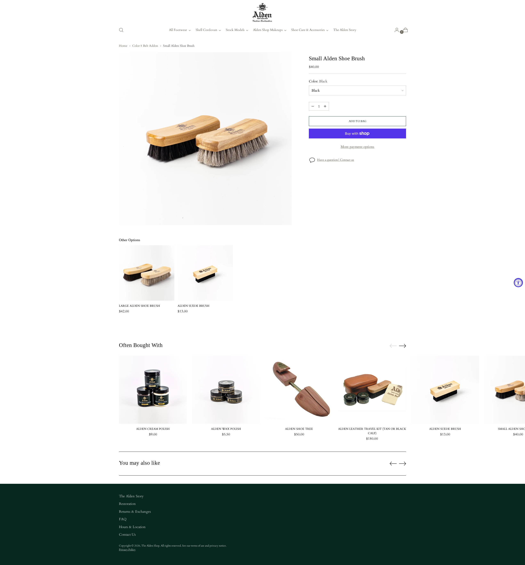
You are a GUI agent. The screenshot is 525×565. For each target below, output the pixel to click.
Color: (318, 81)
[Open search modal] (121, 30)
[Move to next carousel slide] (402, 345)
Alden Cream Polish (153, 429)
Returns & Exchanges (135, 511)
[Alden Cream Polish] (153, 390)
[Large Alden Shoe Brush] (146, 273)
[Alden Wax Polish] (226, 390)
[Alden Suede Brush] (205, 273)
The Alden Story (131, 496)
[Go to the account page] (395, 30)
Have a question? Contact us (335, 160)
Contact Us (127, 534)
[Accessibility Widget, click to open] (518, 282)
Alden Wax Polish (226, 429)
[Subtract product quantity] (312, 106)
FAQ (123, 519)
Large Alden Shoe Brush (139, 306)
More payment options (357, 146)
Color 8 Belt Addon (145, 46)
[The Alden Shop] (262, 12)
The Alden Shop (150, 546)
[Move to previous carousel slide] (393, 345)
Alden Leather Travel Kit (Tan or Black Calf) (372, 431)
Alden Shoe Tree (299, 429)
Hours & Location (132, 527)
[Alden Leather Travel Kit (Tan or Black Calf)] (372, 390)
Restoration (127, 503)
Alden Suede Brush (193, 306)
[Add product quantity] (325, 106)
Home (123, 46)
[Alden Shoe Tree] (299, 390)
